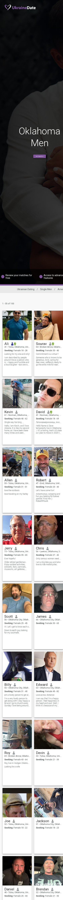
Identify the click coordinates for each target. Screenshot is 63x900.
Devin (40, 753)
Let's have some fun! (45, 490)
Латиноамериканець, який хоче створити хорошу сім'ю (49, 422)
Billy (7, 685)
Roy (7, 753)
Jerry (8, 548)
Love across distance (45, 695)
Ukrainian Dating (25, 289)
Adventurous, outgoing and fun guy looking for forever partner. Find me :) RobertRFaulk (48, 497)
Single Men (46, 289)
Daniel (9, 889)
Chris (40, 548)
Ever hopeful (9, 558)
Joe (7, 821)
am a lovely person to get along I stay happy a (17, 695)
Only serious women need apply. (49, 558)
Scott (8, 616)
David (40, 412)
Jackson (42, 821)
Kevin (8, 412)
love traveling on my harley (16, 494)
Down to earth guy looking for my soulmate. (15, 631)
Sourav (41, 344)
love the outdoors (11, 490)
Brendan (42, 889)
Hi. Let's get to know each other (17, 627)
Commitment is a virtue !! (47, 354)
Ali (6, 344)
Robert (41, 480)
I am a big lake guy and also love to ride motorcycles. (48, 563)
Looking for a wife (12, 766)
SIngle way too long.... (14, 422)
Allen (8, 480)
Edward (42, 685)
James (41, 616)
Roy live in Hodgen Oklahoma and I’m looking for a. (17, 763)
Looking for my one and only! (17, 354)
